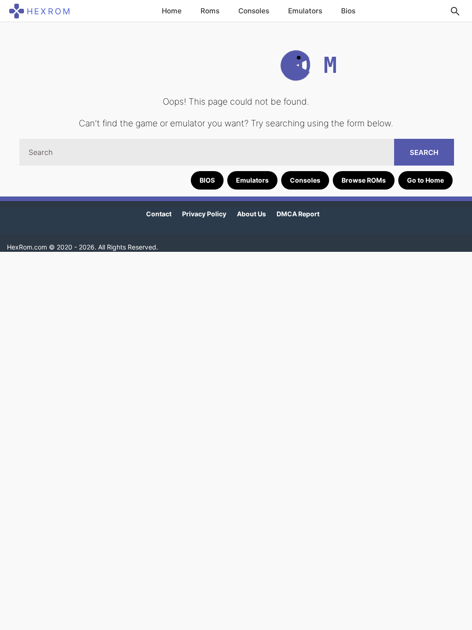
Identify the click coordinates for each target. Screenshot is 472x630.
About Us (251, 214)
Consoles (253, 10)
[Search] (455, 11)
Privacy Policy (204, 214)
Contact (158, 214)
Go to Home (425, 180)
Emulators (305, 10)
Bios (348, 10)
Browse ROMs (364, 180)
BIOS (207, 180)
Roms (210, 10)
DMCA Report (298, 214)
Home (172, 10)
